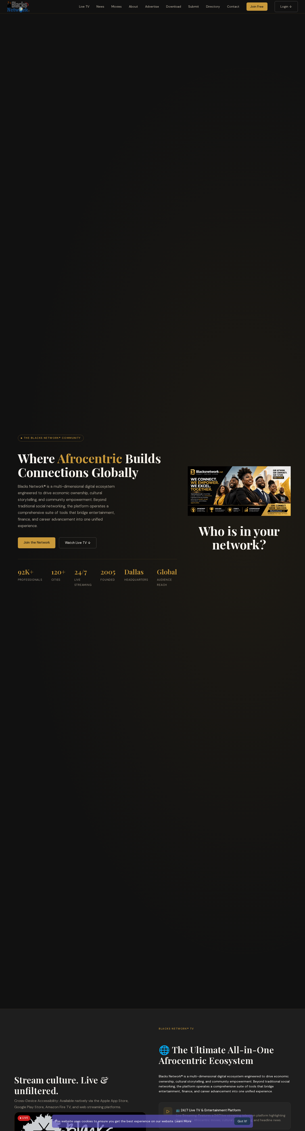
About (133, 6)
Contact (233, 6)
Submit (193, 6)
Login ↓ (286, 6)
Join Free (256, 6)
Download (173, 6)
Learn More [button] (183, 1121)
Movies (116, 6)
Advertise (152, 6)
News (100, 6)
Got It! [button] (242, 1121)
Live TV (84, 6)
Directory (213, 6)
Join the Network (37, 542)
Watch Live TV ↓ (78, 543)
